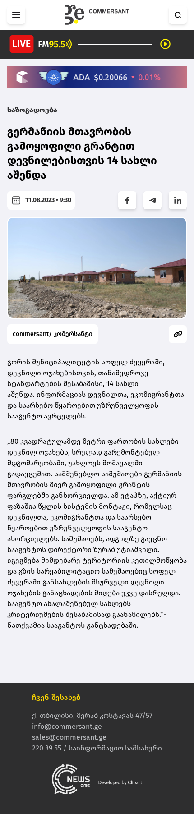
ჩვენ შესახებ (56, 697)
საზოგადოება (32, 110)
